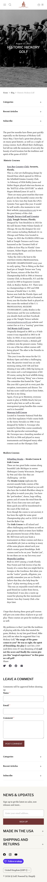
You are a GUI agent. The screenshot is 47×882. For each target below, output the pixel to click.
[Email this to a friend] (22, 666)
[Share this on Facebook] (10, 666)
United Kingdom (16, 870)
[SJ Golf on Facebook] (6, 854)
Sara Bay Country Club (18, 167)
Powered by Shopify (26, 876)
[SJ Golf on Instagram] (12, 854)
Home (5, 93)
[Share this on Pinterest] (16, 666)
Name (6, 693)
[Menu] (4, 5)
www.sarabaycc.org (27, 210)
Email (6, 705)
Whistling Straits (15, 459)
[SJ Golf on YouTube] (17, 854)
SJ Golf (14, 876)
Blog (12, 93)
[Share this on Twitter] (5, 666)
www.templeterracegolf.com (19, 322)
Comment (8, 718)
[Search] (10, 5)
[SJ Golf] (23, 5)
